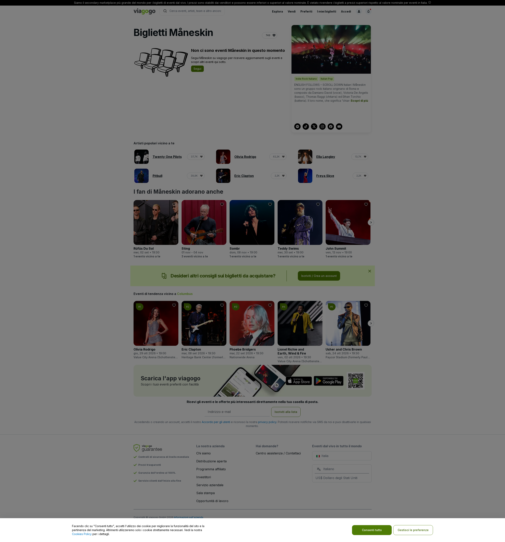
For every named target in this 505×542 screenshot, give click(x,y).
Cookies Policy (82, 534)
